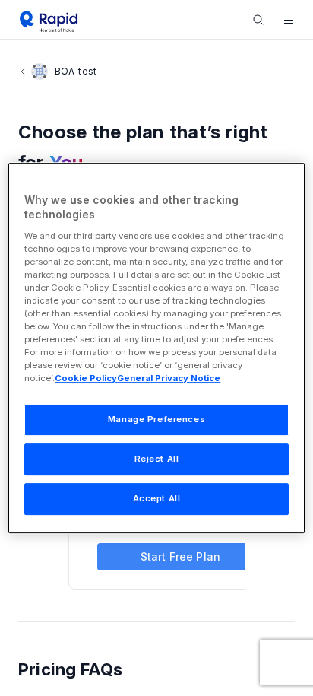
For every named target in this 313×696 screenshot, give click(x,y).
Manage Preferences (156, 420)
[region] (156, 348)
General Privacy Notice (168, 378)
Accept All (157, 498)
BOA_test (75, 71)
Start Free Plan (180, 556)
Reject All (156, 459)
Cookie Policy (86, 378)
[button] (289, 20)
